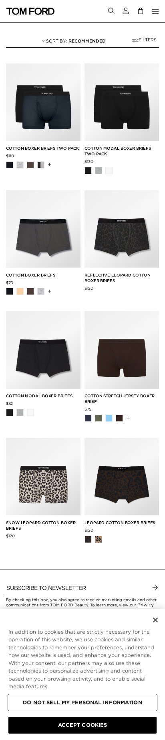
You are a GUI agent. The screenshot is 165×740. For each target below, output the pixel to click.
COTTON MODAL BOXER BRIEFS (39, 395)
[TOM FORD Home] (30, 11)
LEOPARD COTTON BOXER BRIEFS (120, 522)
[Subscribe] (155, 588)
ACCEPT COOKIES (82, 725)
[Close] (155, 620)
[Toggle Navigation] (155, 11)
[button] (126, 11)
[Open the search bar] (111, 11)
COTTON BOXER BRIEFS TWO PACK (42, 148)
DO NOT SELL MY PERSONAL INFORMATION (82, 702)
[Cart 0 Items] (140, 11)
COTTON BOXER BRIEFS (30, 274)
